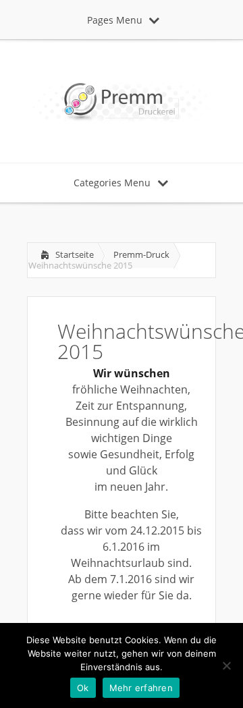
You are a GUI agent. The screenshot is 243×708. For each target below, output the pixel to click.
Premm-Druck (141, 254)
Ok (83, 687)
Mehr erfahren (141, 687)
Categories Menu (112, 182)
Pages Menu (114, 19)
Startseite (74, 254)
